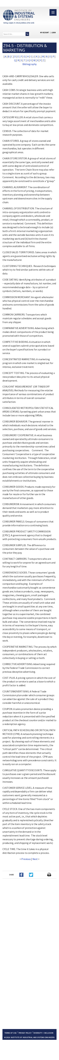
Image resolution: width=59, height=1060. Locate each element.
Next (35, 859)
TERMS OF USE (11, 1033)
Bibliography (29, 64)
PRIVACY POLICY (25, 1033)
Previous (26, 859)
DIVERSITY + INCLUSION (43, 1033)
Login (53, 32)
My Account (44, 32)
